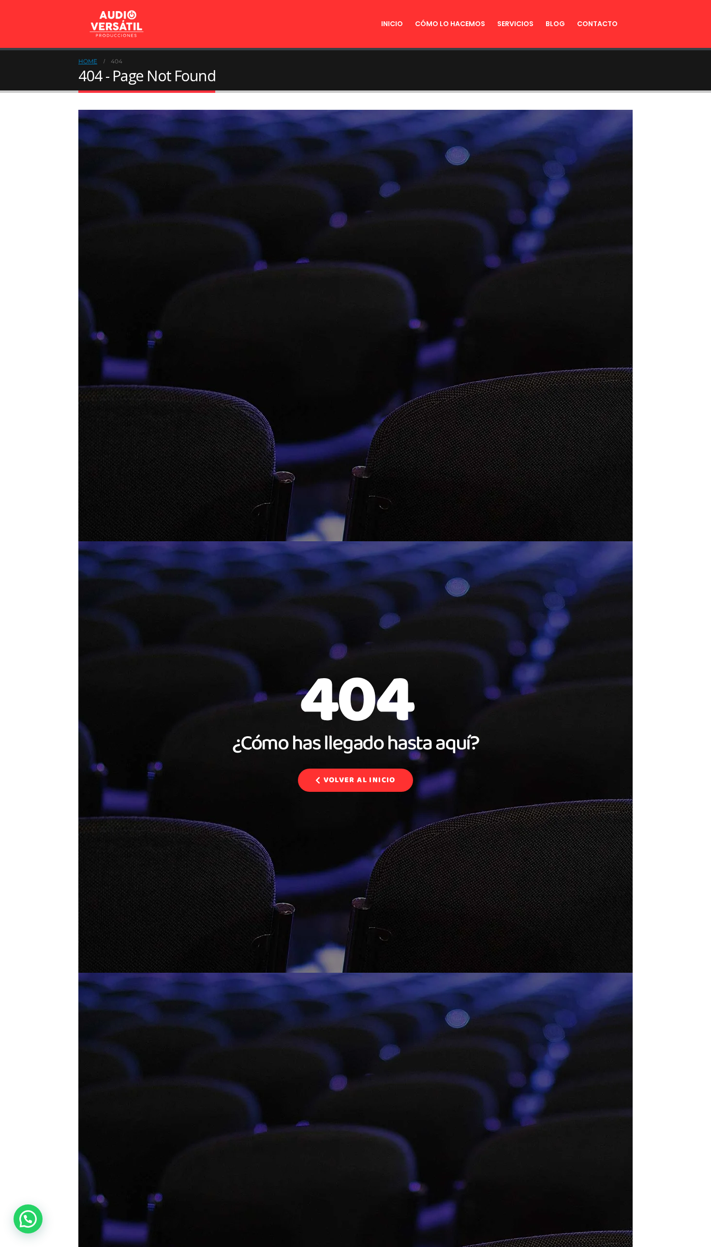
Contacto (597, 24)
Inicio (392, 24)
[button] (28, 1218)
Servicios (515, 24)
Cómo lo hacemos (450, 24)
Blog (555, 24)
